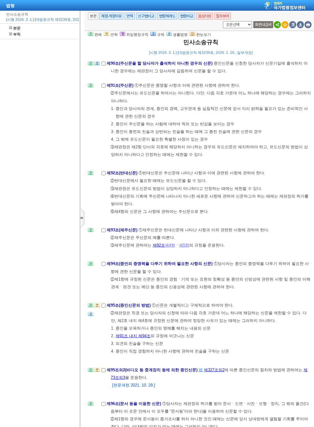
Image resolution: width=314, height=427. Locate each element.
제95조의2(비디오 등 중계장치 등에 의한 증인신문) (153, 370)
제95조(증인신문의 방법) (129, 305)
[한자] (292, 24)
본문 (17, 28)
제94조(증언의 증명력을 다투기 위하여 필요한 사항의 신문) (160, 263)
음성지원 (204, 16)
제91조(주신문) (121, 85)
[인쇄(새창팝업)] (308, 24)
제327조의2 (214, 370)
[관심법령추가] (285, 24)
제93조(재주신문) (123, 230)
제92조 (159, 245)
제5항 (184, 245)
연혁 (129, 16)
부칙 (17, 34)
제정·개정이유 (111, 16)
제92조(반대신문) (123, 173)
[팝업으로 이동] (97, 65)
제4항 (170, 245)
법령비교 (186, 16)
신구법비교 (146, 16)
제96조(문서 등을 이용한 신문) (134, 403)
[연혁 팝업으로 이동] (97, 307)
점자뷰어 (222, 16)
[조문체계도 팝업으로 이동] (90, 65)
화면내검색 (263, 24)
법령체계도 (167, 16)
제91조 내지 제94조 (133, 336)
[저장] (300, 24)
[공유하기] (277, 24)
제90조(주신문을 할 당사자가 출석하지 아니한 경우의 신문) (160, 63)
